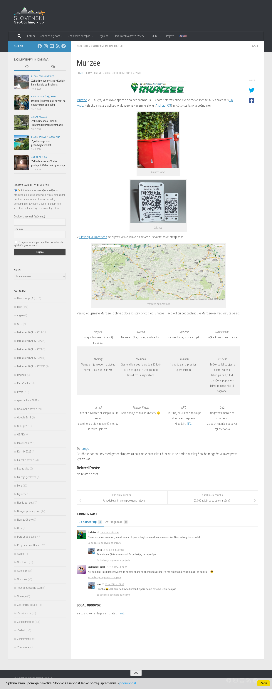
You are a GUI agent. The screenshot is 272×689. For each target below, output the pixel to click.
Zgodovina (54, 137)
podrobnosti (127, 683)
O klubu (154, 36)
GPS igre (82, 46)
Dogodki (21, 375)
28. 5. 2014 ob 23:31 (109, 532)
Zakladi (42, 137)
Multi (19, 485)
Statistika (22, 579)
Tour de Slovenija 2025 (29, 587)
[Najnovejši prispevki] (27, 67)
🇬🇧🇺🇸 (183, 36)
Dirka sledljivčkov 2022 (29, 349)
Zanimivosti (23, 639)
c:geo (20, 315)
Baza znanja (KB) (40, 96)
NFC (189, 423)
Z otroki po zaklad (27, 604)
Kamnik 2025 (24, 451)
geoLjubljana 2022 (27, 400)
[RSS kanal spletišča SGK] (57, 46)
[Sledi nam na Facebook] (40, 46)
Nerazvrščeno (25, 519)
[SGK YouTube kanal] (51, 46)
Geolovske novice (27, 409)
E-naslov (18, 229)
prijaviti (120, 613)
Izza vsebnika (24, 443)
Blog (34, 76)
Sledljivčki (22, 562)
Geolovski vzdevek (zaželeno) (29, 216)
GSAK (20, 434)
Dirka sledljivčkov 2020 (29, 341)
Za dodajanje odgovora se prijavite (104, 543)
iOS (169, 105)
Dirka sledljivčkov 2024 (29, 358)
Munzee (82, 100)
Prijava (170, 36)
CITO (19, 324)
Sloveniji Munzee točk (93, 237)
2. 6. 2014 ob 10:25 (118, 567)
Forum (31, 36)
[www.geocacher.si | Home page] (33, 15)
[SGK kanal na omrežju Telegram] (63, 46)
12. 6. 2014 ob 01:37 (114, 584)
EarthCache (23, 383)
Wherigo (22, 596)
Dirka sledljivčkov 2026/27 (129, 36)
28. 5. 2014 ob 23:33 (115, 550)
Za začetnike (24, 613)
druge (85, 448)
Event (20, 392)
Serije (20, 553)
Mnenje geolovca (26, 477)
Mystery (21, 494)
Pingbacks (118, 522)
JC (81, 73)
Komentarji (92, 522)
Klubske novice (25, 460)
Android (160, 105)
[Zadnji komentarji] (53, 67)
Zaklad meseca (46, 76)
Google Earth (24, 417)
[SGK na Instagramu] (45, 46)
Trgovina (103, 36)
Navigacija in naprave (28, 511)
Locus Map (23, 468)
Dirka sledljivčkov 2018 (29, 332)
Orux (19, 528)
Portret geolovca (26, 536)
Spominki (22, 570)
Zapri (263, 683)
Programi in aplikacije (107, 46)
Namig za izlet (25, 502)
